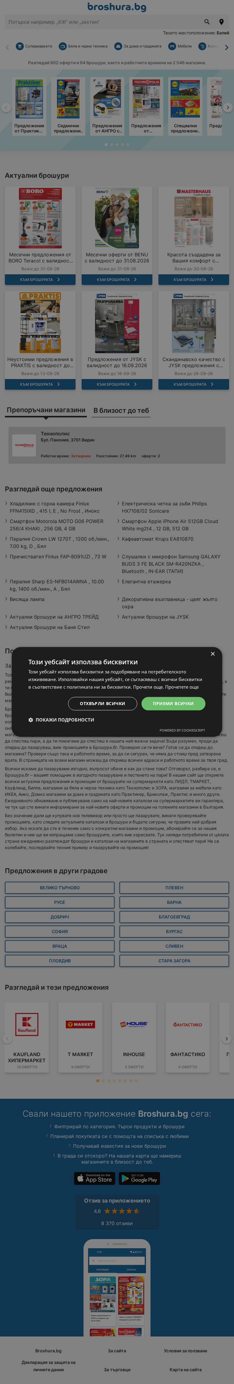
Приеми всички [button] (173, 703)
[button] (61, 720)
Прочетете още (182, 687)
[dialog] (117, 692)
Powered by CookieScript (182, 730)
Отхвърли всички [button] (102, 703)
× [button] (212, 654)
